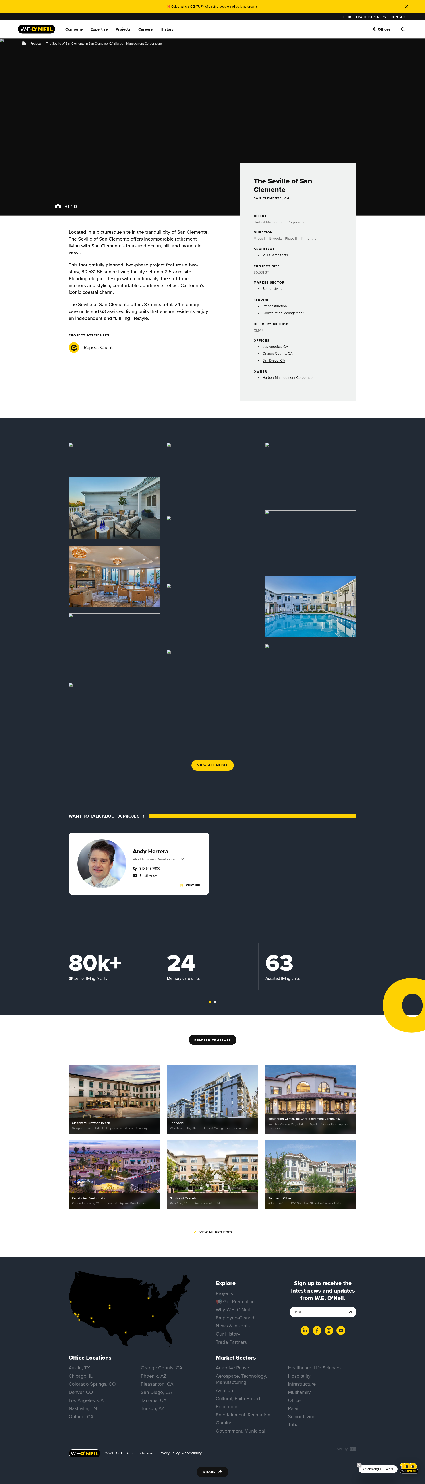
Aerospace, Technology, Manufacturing (241, 1379)
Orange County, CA (278, 353)
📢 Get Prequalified (236, 1301)
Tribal (294, 1424)
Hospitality (299, 1376)
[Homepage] (36, 29)
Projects (35, 43)
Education (226, 1406)
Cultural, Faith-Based (238, 1398)
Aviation (224, 1390)
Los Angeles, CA (275, 346)
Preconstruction (275, 306)
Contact (399, 17)
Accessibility (192, 1452)
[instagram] (329, 1330)
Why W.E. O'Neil (233, 1309)
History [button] (167, 29)
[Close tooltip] (359, 1465)
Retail (293, 1408)
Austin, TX (79, 1367)
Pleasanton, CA (157, 1384)
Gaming (224, 1422)
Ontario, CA (81, 1416)
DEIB (347, 17)
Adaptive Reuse (232, 1367)
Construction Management (283, 312)
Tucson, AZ (152, 1408)
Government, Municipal (240, 1431)
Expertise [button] (99, 29)
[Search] (403, 29)
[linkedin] (305, 1330)
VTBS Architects (275, 254)
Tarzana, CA (153, 1400)
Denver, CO (81, 1392)
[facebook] (317, 1330)
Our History (228, 1334)
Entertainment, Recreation (243, 1414)
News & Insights (233, 1325)
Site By (343, 1449)
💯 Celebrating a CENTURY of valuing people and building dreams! (212, 6)
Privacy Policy (169, 1452)
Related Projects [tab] (212, 1039)
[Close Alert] (406, 6)
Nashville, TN (83, 1408)
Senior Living (273, 288)
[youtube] (340, 1330)
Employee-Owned (235, 1317)
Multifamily (299, 1392)
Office (294, 1400)
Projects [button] (123, 29)
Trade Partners (371, 17)
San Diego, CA (274, 360)
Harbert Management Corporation (289, 377)
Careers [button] (145, 29)
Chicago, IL (81, 1376)
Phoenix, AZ (153, 1376)
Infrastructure (302, 1384)
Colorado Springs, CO (92, 1384)
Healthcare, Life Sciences (315, 1367)
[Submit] (350, 1311)
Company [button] (74, 29)
